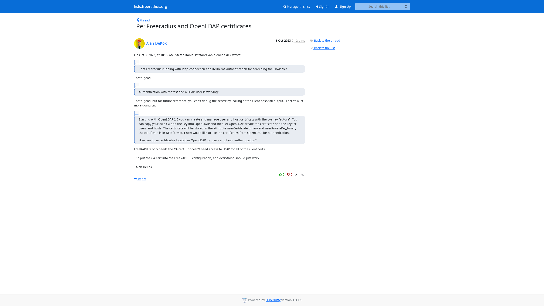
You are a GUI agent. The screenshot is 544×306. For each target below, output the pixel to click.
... (137, 62)
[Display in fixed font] (296, 175)
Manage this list (298, 6)
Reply (141, 179)
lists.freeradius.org (150, 6)
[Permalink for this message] (302, 175)
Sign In (323, 6)
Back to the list (324, 48)
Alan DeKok (156, 43)
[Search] (406, 6)
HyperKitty (273, 300)
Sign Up (345, 6)
